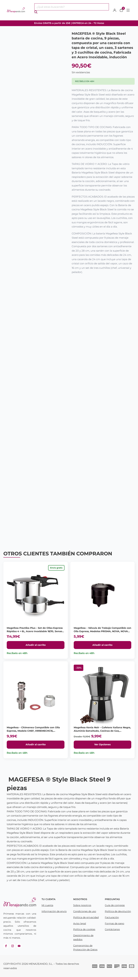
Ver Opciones (102, 744)
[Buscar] (35, 12)
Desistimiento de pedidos (83, 937)
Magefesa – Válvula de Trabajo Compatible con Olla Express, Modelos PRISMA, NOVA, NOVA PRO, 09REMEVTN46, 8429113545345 (102, 631)
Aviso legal (79, 923)
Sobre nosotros (82, 905)
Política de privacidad (86, 917)
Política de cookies (84, 929)
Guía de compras (115, 905)
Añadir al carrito (36, 644)
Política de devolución (118, 911)
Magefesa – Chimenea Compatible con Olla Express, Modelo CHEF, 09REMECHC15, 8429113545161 (33, 731)
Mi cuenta (47, 905)
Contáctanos (112, 929)
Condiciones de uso (84, 911)
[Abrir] (128, 10)
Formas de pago (114, 923)
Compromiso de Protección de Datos (85, 947)
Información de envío (54, 911)
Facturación (112, 917)
